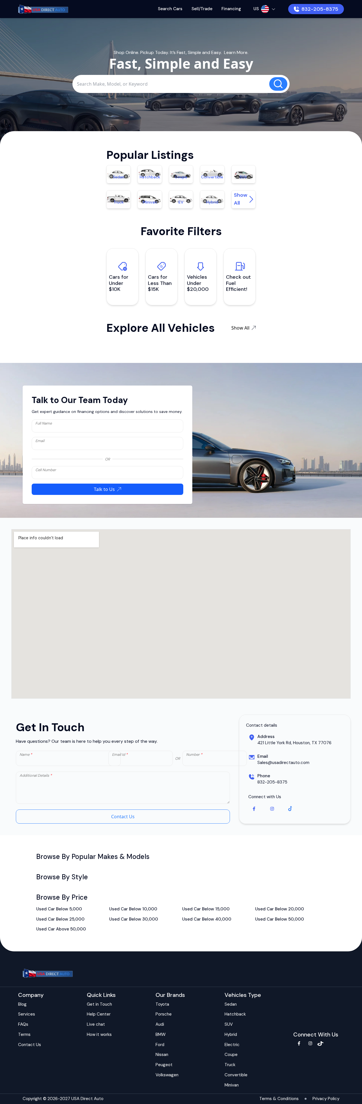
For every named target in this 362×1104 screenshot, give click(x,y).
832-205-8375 (319, 9)
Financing (231, 9)
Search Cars (170, 9)
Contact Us (123, 816)
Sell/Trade (201, 9)
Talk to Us (104, 489)
